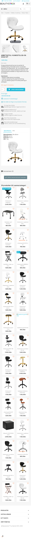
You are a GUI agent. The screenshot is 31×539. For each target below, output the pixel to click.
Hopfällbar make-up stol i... (8, 265)
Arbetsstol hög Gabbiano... (23, 412)
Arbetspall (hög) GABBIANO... (23, 370)
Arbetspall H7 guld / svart (8, 328)
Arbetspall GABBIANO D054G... (22, 265)
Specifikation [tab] (7, 130)
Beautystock (5, 526)
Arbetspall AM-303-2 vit (23, 243)
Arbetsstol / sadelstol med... (22, 201)
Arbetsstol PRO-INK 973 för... (8, 349)
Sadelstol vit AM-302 (23, 454)
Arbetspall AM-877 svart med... (8, 412)
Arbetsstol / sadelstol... (8, 201)
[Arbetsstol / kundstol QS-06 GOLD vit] (6, 48)
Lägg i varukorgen (16, 89)
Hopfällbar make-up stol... (8, 497)
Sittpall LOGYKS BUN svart (8, 434)
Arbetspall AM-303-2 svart (8, 476)
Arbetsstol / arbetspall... (23, 307)
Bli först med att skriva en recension (16, 177)
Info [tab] (13, 130)
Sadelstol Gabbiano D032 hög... (23, 391)
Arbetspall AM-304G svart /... (8, 307)
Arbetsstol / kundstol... (8, 243)
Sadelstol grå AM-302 (22, 327)
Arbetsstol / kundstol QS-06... (22, 349)
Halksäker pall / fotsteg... (8, 222)
